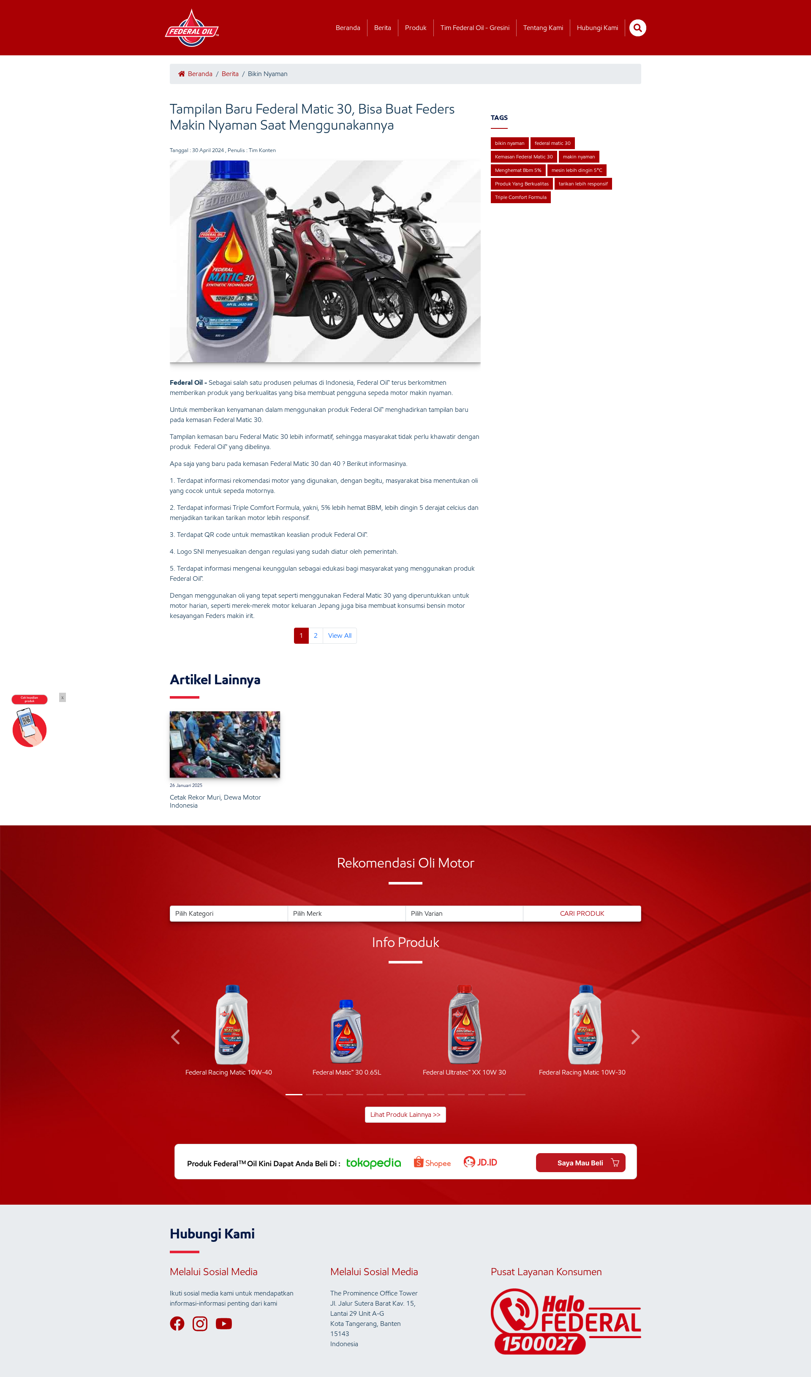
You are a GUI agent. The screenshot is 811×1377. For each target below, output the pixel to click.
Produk (416, 28)
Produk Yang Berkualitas (522, 183)
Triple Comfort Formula (521, 197)
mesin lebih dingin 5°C (577, 170)
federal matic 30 (553, 143)
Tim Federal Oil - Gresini (475, 28)
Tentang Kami (543, 28)
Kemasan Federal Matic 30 (524, 156)
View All (339, 635)
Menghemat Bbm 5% (518, 170)
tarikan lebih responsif (583, 183)
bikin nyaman (510, 143)
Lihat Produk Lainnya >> (405, 1114)
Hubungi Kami (597, 28)
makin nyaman (579, 156)
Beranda (348, 28)
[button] (176, 1038)
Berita (382, 28)
